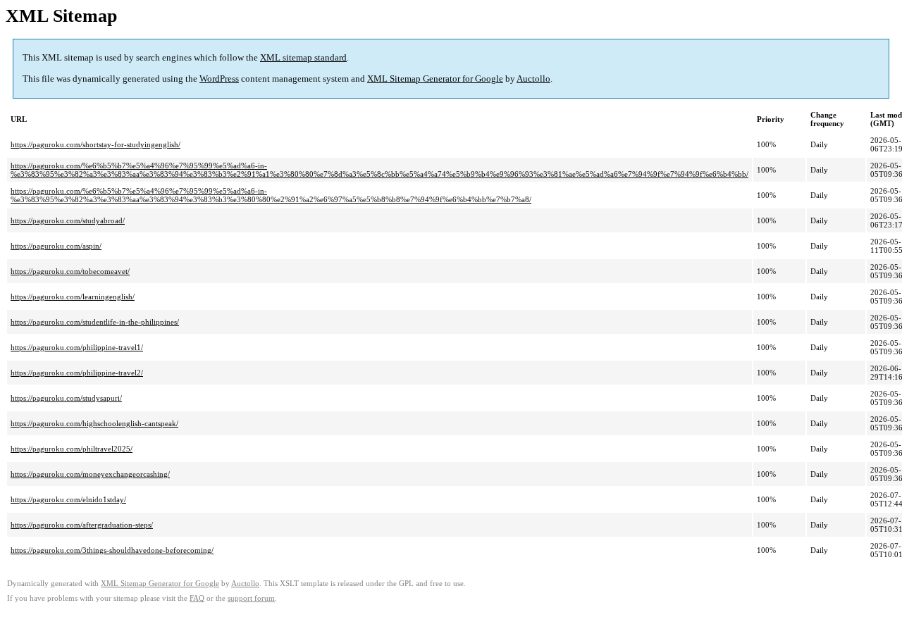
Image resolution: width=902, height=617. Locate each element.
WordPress (219, 78)
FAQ (197, 598)
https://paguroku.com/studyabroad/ (68, 220)
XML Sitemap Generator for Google (435, 78)
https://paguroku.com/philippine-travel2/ (77, 372)
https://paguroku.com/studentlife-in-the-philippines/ (95, 322)
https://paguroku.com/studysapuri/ (66, 398)
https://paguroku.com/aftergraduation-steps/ (82, 525)
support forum (251, 598)
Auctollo (533, 78)
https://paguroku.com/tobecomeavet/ (70, 271)
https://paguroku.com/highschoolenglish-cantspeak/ (94, 423)
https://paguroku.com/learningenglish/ (73, 296)
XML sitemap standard (303, 57)
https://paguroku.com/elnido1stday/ (68, 499)
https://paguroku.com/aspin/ (56, 246)
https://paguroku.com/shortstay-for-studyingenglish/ (95, 144)
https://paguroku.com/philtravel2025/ (71, 448)
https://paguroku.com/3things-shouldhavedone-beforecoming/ (112, 550)
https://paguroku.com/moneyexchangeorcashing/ (90, 474)
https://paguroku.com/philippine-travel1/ (77, 347)
